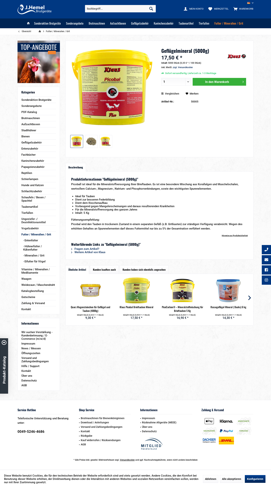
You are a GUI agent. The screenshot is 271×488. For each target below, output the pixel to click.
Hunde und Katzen (32, 185)
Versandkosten (127, 460)
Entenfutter (31, 240)
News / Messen (31, 348)
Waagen (26, 278)
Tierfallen (27, 213)
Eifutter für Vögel (35, 261)
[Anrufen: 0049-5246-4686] (266, 250)
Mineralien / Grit (34, 255)
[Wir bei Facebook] (266, 270)
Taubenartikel (29, 206)
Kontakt (26, 309)
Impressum (28, 343)
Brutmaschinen (30, 118)
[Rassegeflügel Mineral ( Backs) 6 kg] (228, 290)
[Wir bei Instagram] (266, 280)
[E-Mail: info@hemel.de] (266, 260)
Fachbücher (28, 154)
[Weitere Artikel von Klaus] (236, 56)
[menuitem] (242, 8)
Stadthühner (28, 130)
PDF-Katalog (29, 112)
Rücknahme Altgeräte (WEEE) (159, 422)
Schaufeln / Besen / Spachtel (33, 199)
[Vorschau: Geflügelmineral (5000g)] (76, 141)
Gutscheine (28, 297)
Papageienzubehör (32, 167)
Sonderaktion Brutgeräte (36, 100)
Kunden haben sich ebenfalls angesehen (144, 269)
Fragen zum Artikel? (86, 249)
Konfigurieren (255, 478)
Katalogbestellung (32, 291)
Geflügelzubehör (31, 142)
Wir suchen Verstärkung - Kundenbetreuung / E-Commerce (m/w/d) (37, 335)
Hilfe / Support (30, 366)
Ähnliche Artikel (77, 269)
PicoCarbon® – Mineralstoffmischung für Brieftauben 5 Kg (182, 309)
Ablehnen (210, 478)
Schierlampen (29, 179)
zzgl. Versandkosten (183, 67)
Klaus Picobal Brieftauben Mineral (136, 307)
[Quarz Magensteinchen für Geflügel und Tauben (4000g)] (90, 290)
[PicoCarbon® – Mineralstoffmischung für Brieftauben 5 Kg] (182, 290)
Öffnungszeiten (30, 353)
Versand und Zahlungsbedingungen (35, 359)
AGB (24, 385)
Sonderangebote (31, 106)
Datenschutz (29, 380)
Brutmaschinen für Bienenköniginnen (102, 418)
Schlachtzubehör (31, 191)
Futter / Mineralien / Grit (36, 234)
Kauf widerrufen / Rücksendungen (101, 440)
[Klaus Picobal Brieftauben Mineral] (136, 290)
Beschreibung (75, 167)
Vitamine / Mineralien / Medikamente (35, 271)
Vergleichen (171, 93)
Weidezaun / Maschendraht (38, 285)
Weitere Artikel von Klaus (89, 252)
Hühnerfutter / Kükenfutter (32, 248)
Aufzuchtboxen (30, 124)
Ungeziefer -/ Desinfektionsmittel (33, 220)
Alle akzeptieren (231, 478)
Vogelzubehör (30, 228)
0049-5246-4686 (31, 431)
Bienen (25, 136)
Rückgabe (86, 435)
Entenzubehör (29, 148)
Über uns (26, 375)
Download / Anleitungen (95, 422)
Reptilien (26, 173)
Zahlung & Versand (33, 303)
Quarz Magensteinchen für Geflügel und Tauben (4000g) (90, 309)
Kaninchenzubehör (32, 160)
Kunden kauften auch (104, 269)
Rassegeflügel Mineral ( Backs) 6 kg (228, 307)
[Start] (28, 23)
